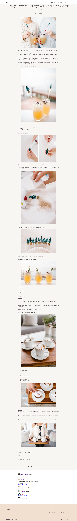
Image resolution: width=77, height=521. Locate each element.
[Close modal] (58, 248)
